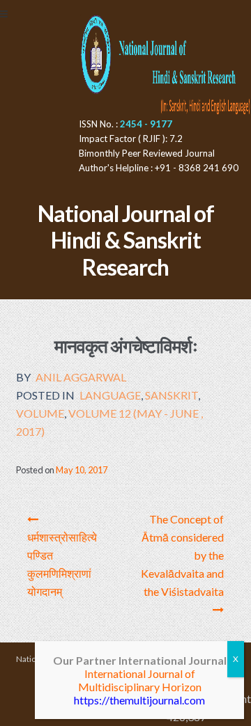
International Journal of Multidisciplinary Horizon (139, 680)
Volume (40, 413)
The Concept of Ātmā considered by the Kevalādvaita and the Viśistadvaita (182, 555)
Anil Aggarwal (81, 377)
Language (110, 395)
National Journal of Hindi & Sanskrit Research (126, 240)
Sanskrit (171, 395)
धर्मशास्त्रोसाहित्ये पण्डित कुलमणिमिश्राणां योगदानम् (62, 564)
